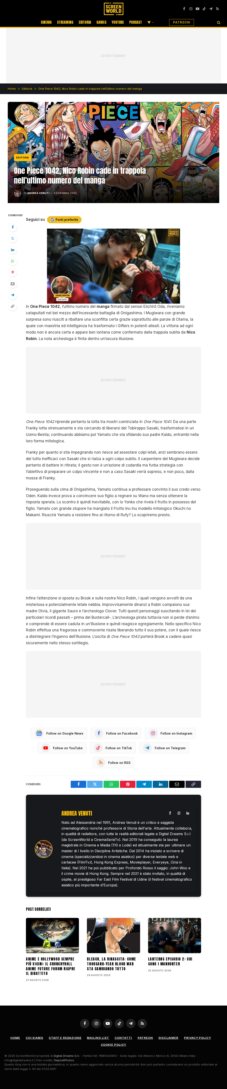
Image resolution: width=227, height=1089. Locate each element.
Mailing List (98, 1038)
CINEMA (46, 22)
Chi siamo (34, 1038)
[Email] (12, 283)
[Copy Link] (12, 306)
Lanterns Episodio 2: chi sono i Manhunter (170, 961)
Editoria (22, 157)
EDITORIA (85, 22)
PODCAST (135, 22)
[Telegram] (12, 295)
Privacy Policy (197, 1038)
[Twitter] (12, 238)
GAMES (101, 22)
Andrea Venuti (38, 193)
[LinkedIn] (12, 249)
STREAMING (65, 22)
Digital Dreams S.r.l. (67, 1055)
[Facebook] (12, 227)
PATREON (181, 22)
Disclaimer (168, 1038)
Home (15, 1038)
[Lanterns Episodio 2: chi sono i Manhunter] (174, 935)
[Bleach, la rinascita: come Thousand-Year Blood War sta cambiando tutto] (113, 935)
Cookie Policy (113, 1044)
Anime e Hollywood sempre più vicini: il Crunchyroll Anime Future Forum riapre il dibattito (50, 966)
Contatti (123, 1038)
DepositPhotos (64, 1060)
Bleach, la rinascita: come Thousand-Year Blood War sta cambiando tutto (111, 964)
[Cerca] (218, 22)
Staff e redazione (65, 1038)
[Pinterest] (12, 272)
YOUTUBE (118, 22)
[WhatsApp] (12, 261)
